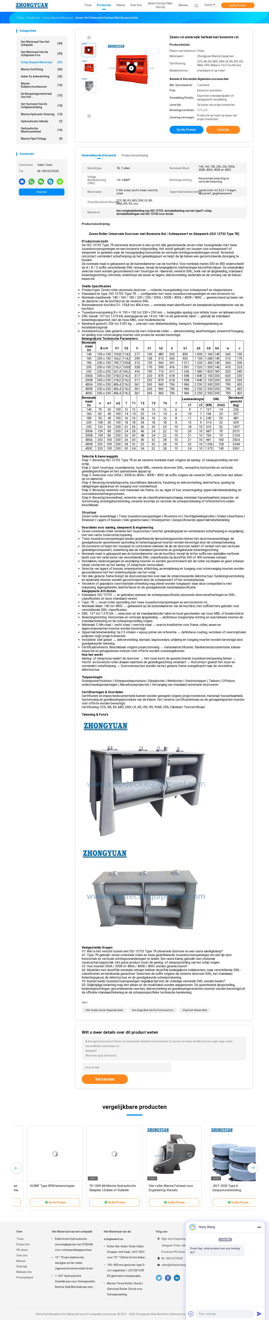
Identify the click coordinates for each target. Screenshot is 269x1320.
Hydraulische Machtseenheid (41, 130)
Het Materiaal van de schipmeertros (41, 53)
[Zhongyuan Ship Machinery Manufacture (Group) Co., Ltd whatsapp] (31, 181)
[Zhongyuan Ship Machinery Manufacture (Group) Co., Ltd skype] (50, 181)
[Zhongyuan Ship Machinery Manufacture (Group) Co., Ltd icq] (60, 181)
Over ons (22, 1255)
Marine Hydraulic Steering (41, 114)
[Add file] (191, 1313)
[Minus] (259, 1227)
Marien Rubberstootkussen (41, 85)
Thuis (20, 1238)
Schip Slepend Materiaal (41, 62)
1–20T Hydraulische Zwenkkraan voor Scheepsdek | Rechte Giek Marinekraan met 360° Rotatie (75, 1282)
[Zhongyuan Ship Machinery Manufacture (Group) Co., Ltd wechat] (41, 181)
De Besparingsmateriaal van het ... (41, 95)
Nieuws (21, 1260)
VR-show (22, 1249)
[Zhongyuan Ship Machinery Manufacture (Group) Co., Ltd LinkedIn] (177, 1278)
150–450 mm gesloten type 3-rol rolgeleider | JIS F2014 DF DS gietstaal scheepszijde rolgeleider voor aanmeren (126, 1271)
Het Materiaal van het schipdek (41, 43)
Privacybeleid (24, 1277)
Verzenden (104, 1079)
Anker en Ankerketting (41, 76)
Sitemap (21, 1266)
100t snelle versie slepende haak (104, 1010)
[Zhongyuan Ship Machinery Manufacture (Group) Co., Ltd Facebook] (168, 1278)
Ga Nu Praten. (238, 5)
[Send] (259, 1313)
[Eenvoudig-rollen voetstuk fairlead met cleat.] (163, 1153)
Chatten (41, 192)
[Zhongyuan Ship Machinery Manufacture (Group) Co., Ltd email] (22, 181)
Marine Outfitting (41, 69)
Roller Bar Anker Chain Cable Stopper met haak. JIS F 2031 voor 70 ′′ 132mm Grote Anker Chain (126, 1252)
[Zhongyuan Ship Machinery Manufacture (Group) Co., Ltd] (31, 6)
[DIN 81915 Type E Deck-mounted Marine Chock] (103, 1153)
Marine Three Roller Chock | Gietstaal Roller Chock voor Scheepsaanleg (125, 1289)
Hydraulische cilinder (41, 121)
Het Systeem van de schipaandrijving (41, 105)
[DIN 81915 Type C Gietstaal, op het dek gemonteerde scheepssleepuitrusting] (131, 68)
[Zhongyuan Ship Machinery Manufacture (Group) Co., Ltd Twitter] (159, 1278)
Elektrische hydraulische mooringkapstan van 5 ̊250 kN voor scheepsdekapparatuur (74, 1244)
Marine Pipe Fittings (41, 138)
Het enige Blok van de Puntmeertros (152, 1010)
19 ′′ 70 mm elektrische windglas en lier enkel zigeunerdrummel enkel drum (74, 1263)
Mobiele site (24, 1272)
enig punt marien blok (195, 1010)
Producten (23, 1244)
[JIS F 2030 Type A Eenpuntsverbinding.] (44, 1153)
